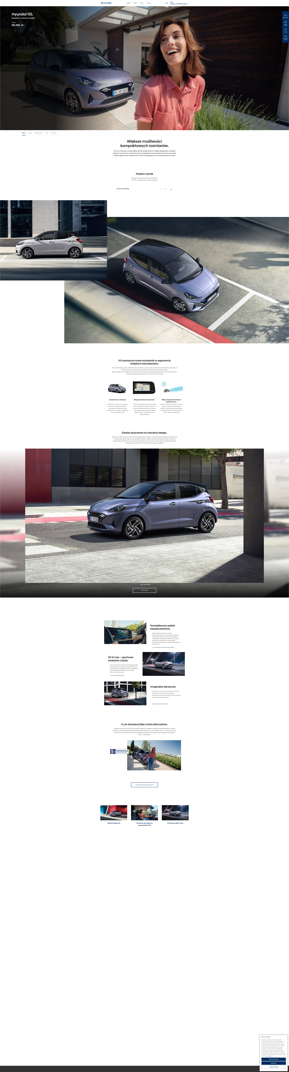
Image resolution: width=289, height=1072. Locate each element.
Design (30, 133)
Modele (129, 3)
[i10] (106, 3)
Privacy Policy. (268, 1056)
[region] (274, 1053)
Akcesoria (54, 133)
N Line (46, 133)
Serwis (141, 3)
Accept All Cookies (274, 1059)
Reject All (273, 1063)
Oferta (135, 3)
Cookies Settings (273, 1067)
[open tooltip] (25, 25)
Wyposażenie (38, 133)
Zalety (24, 133)
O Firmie (148, 3)
